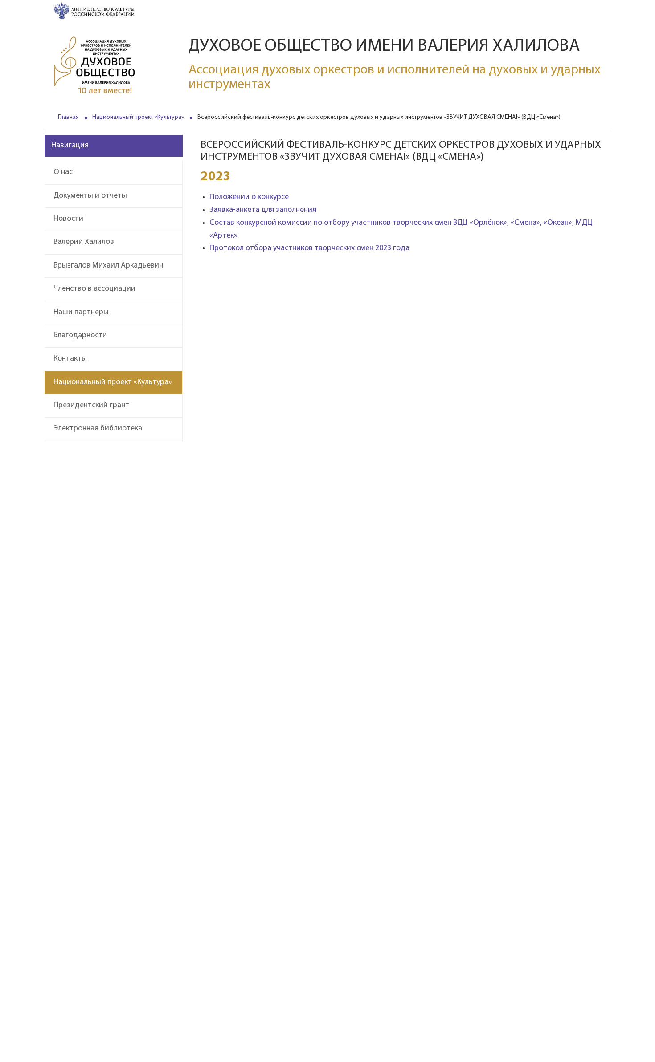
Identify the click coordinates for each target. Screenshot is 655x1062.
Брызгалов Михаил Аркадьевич (108, 266)
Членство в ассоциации (94, 289)
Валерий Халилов (83, 242)
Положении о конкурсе (249, 197)
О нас (63, 172)
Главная (68, 117)
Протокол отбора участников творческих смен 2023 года (309, 248)
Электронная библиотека (97, 429)
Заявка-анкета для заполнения (262, 210)
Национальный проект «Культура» (138, 117)
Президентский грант (91, 405)
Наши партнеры (81, 312)
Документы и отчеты (90, 196)
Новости (68, 219)
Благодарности (80, 336)
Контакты (70, 359)
